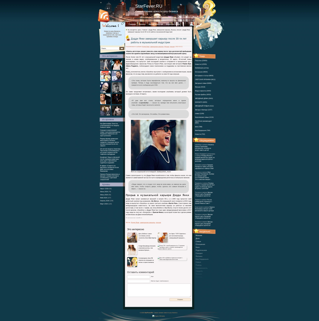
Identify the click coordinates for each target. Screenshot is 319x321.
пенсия (179, 30)
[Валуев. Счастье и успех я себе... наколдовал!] (105, 92)
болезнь (199, 277)
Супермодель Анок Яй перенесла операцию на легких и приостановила (146, 260)
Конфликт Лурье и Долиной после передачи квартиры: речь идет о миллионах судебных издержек (110, 159)
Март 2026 (104, 204)
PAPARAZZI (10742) (202, 68)
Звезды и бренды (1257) (203, 110)
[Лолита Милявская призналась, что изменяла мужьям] (117, 115)
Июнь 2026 (104, 195)
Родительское (201, 250)
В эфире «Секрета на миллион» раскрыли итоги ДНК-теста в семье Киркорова (109, 168)
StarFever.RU (148, 6)
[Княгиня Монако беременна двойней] (105, 115)
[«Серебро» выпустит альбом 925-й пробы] (105, 81)
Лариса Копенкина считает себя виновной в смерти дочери (205, 209)
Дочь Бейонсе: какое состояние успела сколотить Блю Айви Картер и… (147, 237)
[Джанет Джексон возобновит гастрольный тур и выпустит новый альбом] (117, 69)
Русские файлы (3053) (203, 94)
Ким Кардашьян (202, 259)
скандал (199, 253)
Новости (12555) (201, 64)
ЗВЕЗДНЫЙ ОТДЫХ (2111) (204, 106)
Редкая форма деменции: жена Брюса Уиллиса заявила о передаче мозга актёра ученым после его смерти (109, 142)
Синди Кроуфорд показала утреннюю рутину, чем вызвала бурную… (147, 248)
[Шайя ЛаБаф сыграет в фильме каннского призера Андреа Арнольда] (117, 81)
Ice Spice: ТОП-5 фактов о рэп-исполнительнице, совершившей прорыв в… (177, 236)
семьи (198, 241)
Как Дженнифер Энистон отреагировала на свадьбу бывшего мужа (109, 125)
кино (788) (198, 127)
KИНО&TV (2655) (201, 102)
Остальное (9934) (201, 72)
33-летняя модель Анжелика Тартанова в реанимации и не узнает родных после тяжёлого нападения (110, 151)
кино (198, 247)
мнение (199, 235)
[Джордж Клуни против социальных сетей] (117, 92)
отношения (200, 244)
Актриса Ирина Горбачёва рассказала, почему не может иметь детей (204, 147)
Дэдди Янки (152, 30)
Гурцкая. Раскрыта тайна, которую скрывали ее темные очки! (204, 166)
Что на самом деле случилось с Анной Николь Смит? (203, 201)
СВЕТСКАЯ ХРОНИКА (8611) (205, 79)
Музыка (173, 30)
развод (198, 265)
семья (198, 262)
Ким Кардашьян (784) (202, 130)
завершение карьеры (163, 30)
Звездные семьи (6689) (203, 83)
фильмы (199, 256)
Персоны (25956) (201, 60)
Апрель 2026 (104, 201)
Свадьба (199, 271)
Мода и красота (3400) (203, 91)
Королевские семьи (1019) (204, 117)
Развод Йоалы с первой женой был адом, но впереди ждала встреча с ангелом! (205, 158)
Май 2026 (103, 198)
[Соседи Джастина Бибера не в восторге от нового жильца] (105, 104)
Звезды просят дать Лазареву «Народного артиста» (204, 194)
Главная (132, 24)
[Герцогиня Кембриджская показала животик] (105, 69)
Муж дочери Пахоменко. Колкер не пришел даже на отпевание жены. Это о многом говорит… (204, 175)
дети (197, 238)
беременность (201, 268)
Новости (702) (200, 134)
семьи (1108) (199, 113)
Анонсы (142, 24)
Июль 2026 (104, 192)
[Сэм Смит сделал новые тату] (117, 104)
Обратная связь (173, 24)
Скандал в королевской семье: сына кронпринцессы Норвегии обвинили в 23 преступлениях (110, 132)
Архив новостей (156, 24)
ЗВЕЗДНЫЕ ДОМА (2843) (204, 98)
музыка (199, 274)
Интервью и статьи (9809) (204, 76)
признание (200, 280)
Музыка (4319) (200, 87)
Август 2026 (104, 189)
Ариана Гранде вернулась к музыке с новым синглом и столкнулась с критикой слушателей (110, 176)
